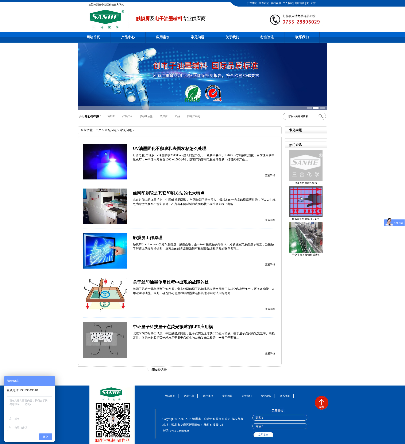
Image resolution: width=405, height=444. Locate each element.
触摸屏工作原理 (147, 237)
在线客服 (275, 3)
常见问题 (197, 37)
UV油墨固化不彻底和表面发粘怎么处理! (170, 148)
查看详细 (270, 175)
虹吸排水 (127, 116)
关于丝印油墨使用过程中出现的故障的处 (171, 282)
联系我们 (263, 3)
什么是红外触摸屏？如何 (306, 218)
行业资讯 (267, 37)
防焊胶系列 (193, 116)
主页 (98, 130)
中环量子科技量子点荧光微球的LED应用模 (173, 326)
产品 (177, 116)
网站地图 (299, 3)
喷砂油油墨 (146, 116)
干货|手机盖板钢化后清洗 (306, 254)
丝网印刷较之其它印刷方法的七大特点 (169, 193)
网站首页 (93, 37)
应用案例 (163, 37)
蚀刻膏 (111, 116)
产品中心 (252, 3)
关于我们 (311, 3)
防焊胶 (163, 116)
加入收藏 (287, 3)
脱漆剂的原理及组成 (305, 183)
